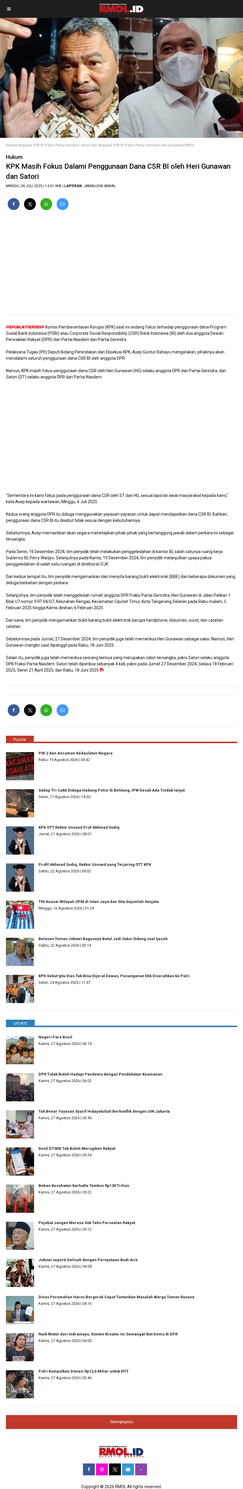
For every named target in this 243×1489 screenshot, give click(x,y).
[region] (121, 264)
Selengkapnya (121, 1422)
